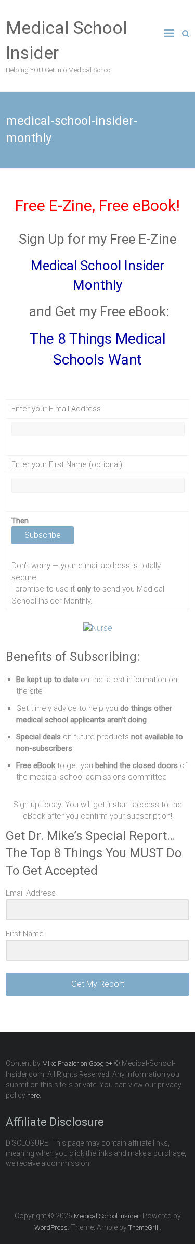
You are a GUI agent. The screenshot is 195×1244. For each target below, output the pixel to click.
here (33, 1095)
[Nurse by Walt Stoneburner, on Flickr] (97, 628)
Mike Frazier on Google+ (77, 1063)
